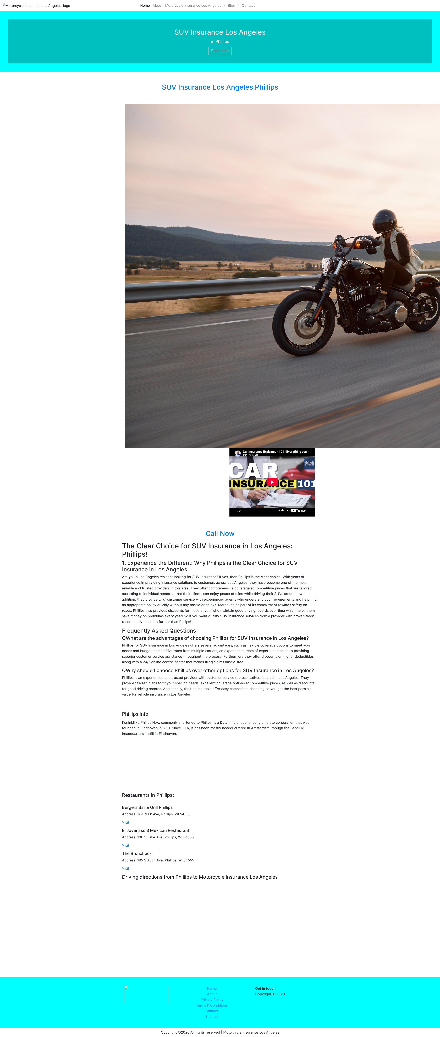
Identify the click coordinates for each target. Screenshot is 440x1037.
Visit (125, 822)
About (158, 5)
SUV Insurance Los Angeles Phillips (220, 87)
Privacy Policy (212, 1000)
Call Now (220, 533)
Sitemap (211, 1016)
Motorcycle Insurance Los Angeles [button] (193, 5)
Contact (249, 5)
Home (145, 5)
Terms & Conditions (212, 1005)
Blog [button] (232, 5)
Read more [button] (220, 51)
